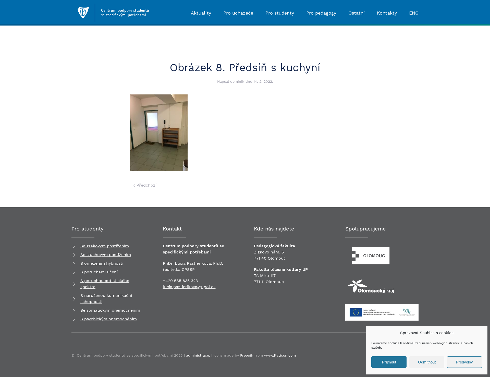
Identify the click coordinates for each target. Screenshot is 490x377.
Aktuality (201, 13)
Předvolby (464, 362)
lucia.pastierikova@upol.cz (189, 286)
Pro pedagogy (321, 13)
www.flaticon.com (280, 355)
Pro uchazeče (238, 13)
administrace (197, 355)
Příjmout (389, 362)
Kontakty (387, 13)
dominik (237, 81)
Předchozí (145, 185)
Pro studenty (279, 13)
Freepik (247, 355)
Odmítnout (427, 362)
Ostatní (356, 13)
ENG (414, 13)
